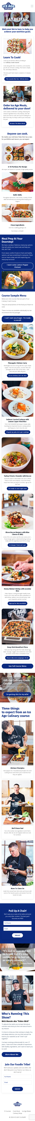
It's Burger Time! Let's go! (17, 545)
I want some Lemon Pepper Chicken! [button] (17, 266)
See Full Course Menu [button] (17, 666)
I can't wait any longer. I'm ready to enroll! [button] (17, 319)
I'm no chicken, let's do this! (17, 375)
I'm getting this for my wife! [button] (17, 694)
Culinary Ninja (17, 1113)
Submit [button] (17, 935)
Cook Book (16, 1111)
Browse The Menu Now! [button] (17, 123)
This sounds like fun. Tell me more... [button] (17, 79)
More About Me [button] (11, 1054)
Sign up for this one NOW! (17, 603)
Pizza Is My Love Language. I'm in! (17, 658)
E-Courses (7, 1111)
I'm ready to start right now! (17, 488)
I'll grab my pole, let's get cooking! (17, 432)
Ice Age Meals (26, 1111)
